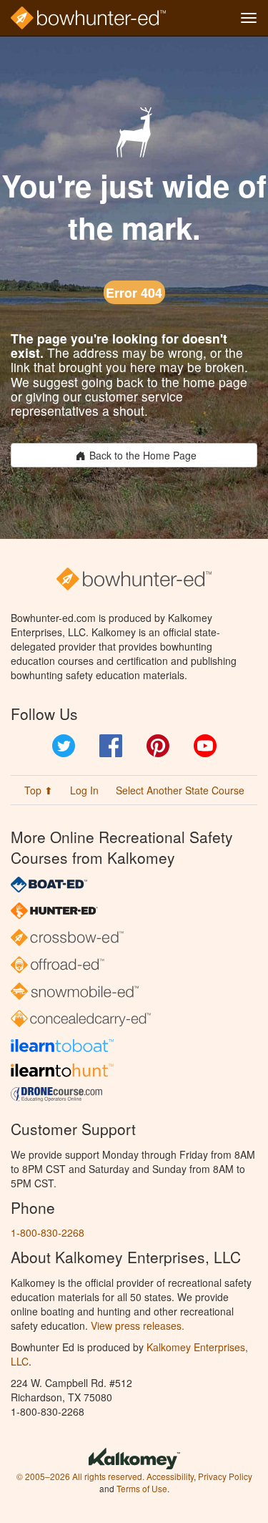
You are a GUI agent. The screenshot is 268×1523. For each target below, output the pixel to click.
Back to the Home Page (143, 455)
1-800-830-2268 (47, 1232)
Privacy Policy (225, 1476)
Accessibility (170, 1476)
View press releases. (137, 1325)
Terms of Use (141, 1488)
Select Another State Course (180, 790)
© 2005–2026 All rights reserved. (80, 1476)
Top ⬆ (38, 790)
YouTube (205, 745)
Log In (84, 790)
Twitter (63, 745)
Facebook (110, 745)
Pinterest (158, 745)
